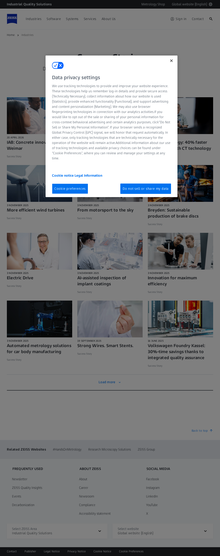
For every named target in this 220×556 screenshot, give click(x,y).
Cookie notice (63, 175)
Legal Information (88, 175)
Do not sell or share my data (146, 189)
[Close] (171, 60)
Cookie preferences (70, 189)
